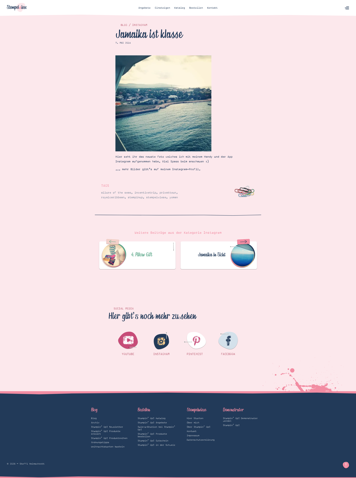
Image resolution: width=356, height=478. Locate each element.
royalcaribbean (112, 197)
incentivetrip (145, 192)
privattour (168, 192)
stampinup (135, 197)
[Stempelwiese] (17, 8)
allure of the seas (116, 192)
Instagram (139, 25)
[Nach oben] (346, 465)
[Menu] (347, 8)
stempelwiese (156, 197)
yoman (174, 197)
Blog (124, 25)
